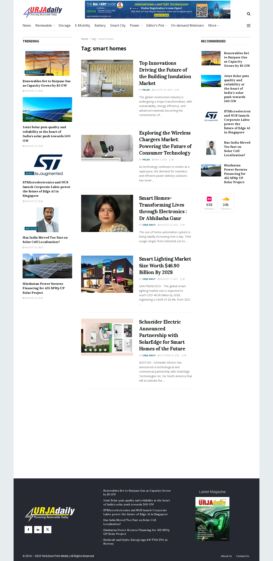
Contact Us (242, 556)
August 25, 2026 (33, 201)
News (27, 25)
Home (84, 39)
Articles (31, 228)
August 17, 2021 (168, 278)
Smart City (118, 25)
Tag (93, 39)
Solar (30, 118)
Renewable (43, 25)
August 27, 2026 (33, 90)
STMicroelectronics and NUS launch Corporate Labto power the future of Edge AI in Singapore (135, 512)
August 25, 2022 (168, 224)
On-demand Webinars (187, 25)
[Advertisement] (136, 438)
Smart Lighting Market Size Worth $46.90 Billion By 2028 (165, 265)
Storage (65, 25)
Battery (100, 25)
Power (134, 25)
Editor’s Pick (155, 25)
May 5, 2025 (160, 159)
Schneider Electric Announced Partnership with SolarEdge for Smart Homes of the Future (162, 335)
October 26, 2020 (169, 355)
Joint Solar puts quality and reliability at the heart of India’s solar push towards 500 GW (236, 88)
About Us (226, 556)
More (212, 25)
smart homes (106, 39)
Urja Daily (148, 224)
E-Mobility (82, 25)
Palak (146, 89)
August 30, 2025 (163, 89)
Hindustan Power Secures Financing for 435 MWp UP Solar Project (44, 288)
